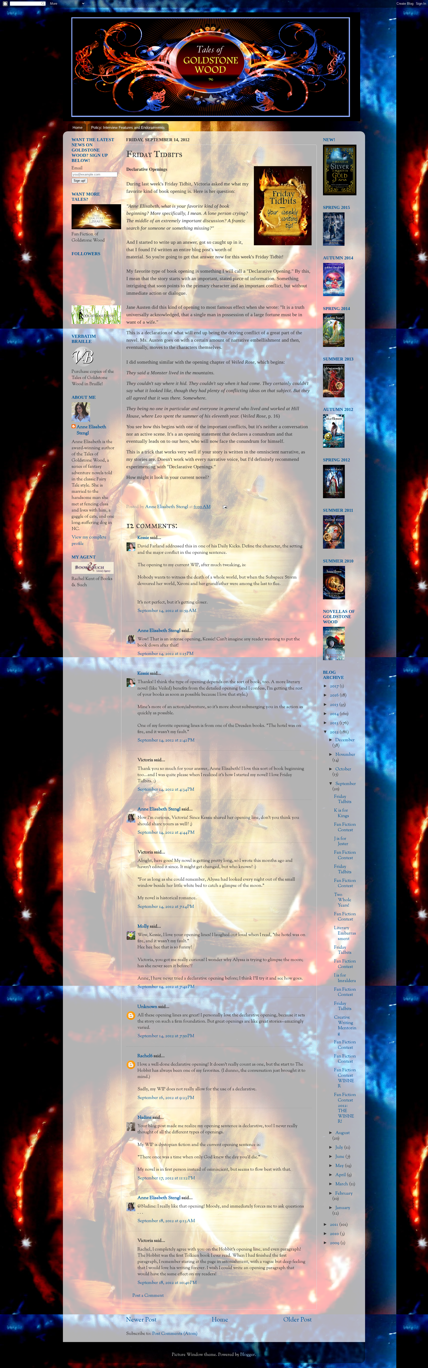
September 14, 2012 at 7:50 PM (165, 1036)
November (345, 755)
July (339, 1147)
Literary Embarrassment (345, 933)
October (343, 769)
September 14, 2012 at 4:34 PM (165, 789)
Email (77, 168)
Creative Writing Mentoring (345, 1025)
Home (77, 127)
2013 (334, 723)
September (345, 784)
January (342, 1208)
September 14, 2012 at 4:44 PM (165, 833)
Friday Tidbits (342, 800)
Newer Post (141, 1320)
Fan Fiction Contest (345, 827)
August (342, 1133)
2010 (335, 1234)
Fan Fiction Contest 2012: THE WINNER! (345, 1108)
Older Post (297, 1320)
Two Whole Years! (342, 900)
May (340, 1166)
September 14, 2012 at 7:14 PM (165, 907)
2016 (335, 695)
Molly (143, 926)
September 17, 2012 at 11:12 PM (166, 1178)
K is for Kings (341, 813)
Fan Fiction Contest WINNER (345, 1078)
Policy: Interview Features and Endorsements (128, 127)
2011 (334, 1225)
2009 (335, 1243)
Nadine (144, 1118)
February (344, 1193)
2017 (335, 686)
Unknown (147, 1007)
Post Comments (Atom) (174, 1334)
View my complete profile (89, 540)
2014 (335, 714)
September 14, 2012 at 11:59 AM (166, 611)
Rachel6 (145, 1056)
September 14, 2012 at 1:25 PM (165, 654)
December (345, 740)
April (341, 1175)
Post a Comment (148, 1296)
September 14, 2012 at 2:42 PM (165, 740)
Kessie (143, 538)
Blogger (247, 1355)
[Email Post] (224, 507)
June (340, 1157)
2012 (335, 732)
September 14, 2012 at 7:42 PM (165, 987)
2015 (334, 705)
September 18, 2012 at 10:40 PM (167, 1283)
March (342, 1184)
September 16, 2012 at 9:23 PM (165, 1098)
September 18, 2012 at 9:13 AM (166, 1221)
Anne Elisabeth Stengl (159, 631)
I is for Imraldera (345, 978)
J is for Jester (341, 842)
